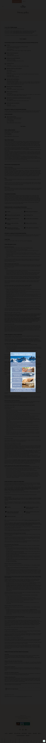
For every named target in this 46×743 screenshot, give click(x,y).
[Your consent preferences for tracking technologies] (44, 741)
